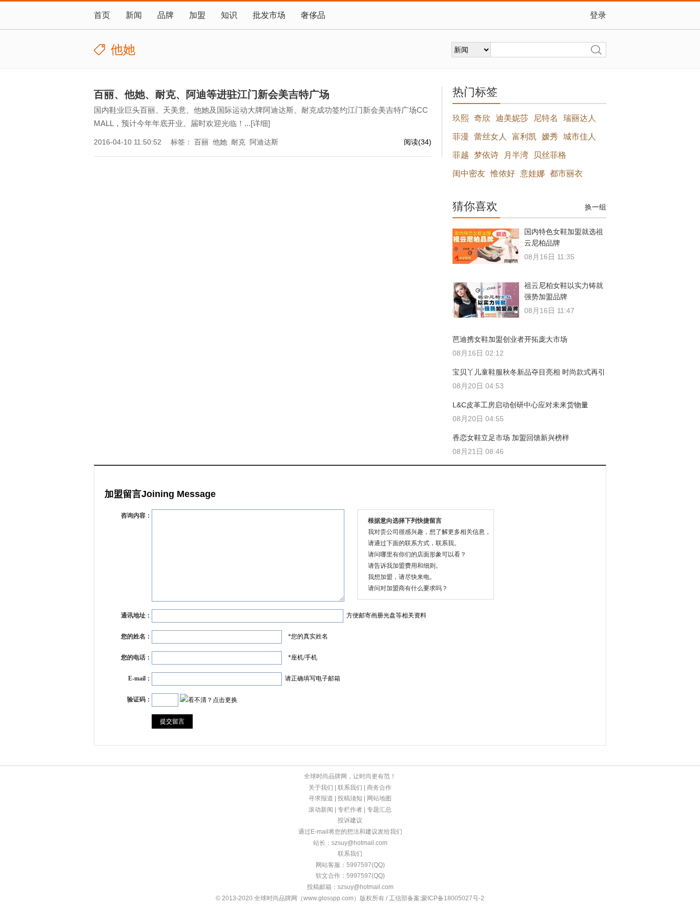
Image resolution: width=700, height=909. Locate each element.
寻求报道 (320, 798)
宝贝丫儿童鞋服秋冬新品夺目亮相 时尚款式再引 (528, 372)
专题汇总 (379, 809)
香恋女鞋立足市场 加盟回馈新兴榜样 (510, 437)
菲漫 (460, 136)
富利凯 (524, 136)
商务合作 (379, 787)
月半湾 (516, 155)
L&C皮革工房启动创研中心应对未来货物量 (520, 405)
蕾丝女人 (490, 136)
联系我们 (350, 787)
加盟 (197, 15)
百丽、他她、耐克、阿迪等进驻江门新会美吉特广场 (212, 94)
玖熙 (460, 118)
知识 (229, 15)
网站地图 (379, 798)
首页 (102, 15)
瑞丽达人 (579, 118)
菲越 (460, 155)
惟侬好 (502, 173)
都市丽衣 (566, 173)
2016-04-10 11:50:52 (127, 142)
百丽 (201, 142)
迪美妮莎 (512, 118)
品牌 (165, 15)
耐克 (238, 142)
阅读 (417, 142)
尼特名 (545, 118)
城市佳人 (579, 136)
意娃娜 (532, 173)
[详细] (260, 123)
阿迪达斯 (264, 142)
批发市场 (269, 15)
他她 (220, 142)
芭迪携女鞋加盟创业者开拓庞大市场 (509, 339)
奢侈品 (313, 15)
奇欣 (482, 118)
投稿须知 (350, 798)
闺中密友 (468, 173)
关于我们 (320, 787)
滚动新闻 (320, 809)
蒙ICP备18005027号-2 (452, 898)
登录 (598, 15)
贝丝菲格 (549, 155)
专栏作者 (350, 809)
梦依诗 (486, 155)
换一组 (595, 207)
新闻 (134, 15)
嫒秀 (550, 136)
